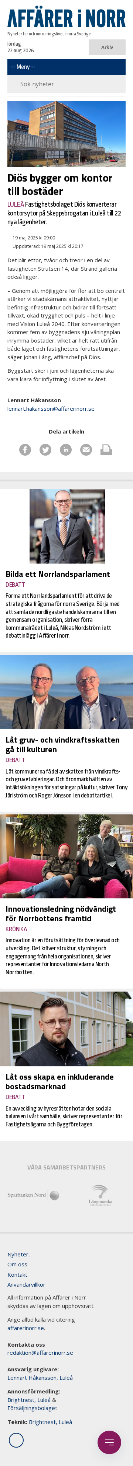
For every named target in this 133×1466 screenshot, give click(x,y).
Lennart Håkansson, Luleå (40, 1377)
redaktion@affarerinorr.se (40, 1352)
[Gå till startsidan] (66, 17)
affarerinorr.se (25, 1328)
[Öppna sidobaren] (109, 1442)
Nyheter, (18, 1254)
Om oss (17, 1264)
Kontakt (17, 1274)
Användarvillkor (26, 1284)
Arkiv (107, 47)
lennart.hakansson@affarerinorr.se (51, 408)
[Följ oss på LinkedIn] (16, 1440)
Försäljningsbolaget (32, 1407)
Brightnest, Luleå (29, 1399)
